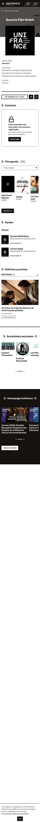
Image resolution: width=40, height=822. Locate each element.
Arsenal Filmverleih (7, 354)
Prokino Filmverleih (21, 359)
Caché (19, 197)
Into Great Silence (6, 196)
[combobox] (20, 168)
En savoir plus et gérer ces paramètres (15, 814)
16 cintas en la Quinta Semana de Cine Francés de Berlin (17, 309)
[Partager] (31, 97)
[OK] (20, 819)
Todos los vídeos (10, 448)
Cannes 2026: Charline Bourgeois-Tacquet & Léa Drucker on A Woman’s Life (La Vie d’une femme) (13, 429)
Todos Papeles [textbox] (9, 168)
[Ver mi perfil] (35, 4)
